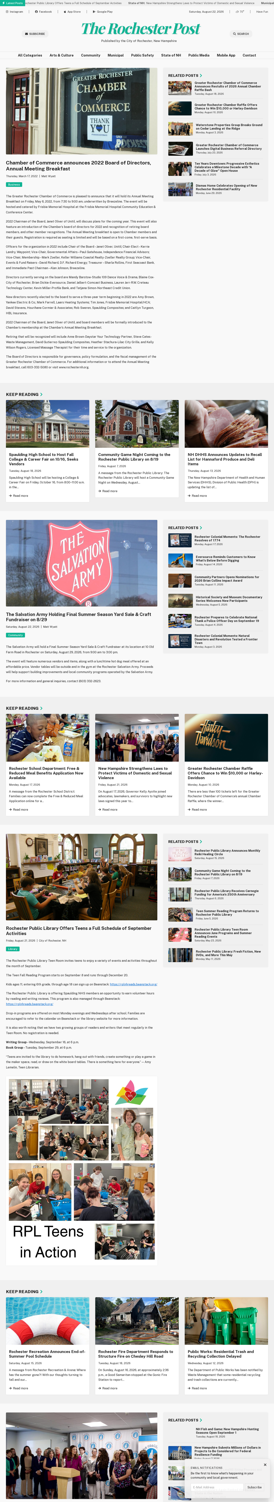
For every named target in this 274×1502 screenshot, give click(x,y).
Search (243, 33)
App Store (74, 11)
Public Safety (142, 55)
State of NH (171, 55)
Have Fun (262, 11)
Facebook (45, 11)
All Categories (30, 55)
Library (12, 949)
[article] (215, 88)
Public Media (199, 55)
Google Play (105, 11)
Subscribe (37, 33)
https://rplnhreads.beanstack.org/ (133, 984)
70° (242, 11)
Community (90, 55)
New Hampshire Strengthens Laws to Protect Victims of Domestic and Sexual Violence (143, 3)
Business (14, 184)
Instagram (16, 11)
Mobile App (226, 55)
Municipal (116, 55)
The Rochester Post (139, 28)
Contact (249, 55)
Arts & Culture (62, 55)
